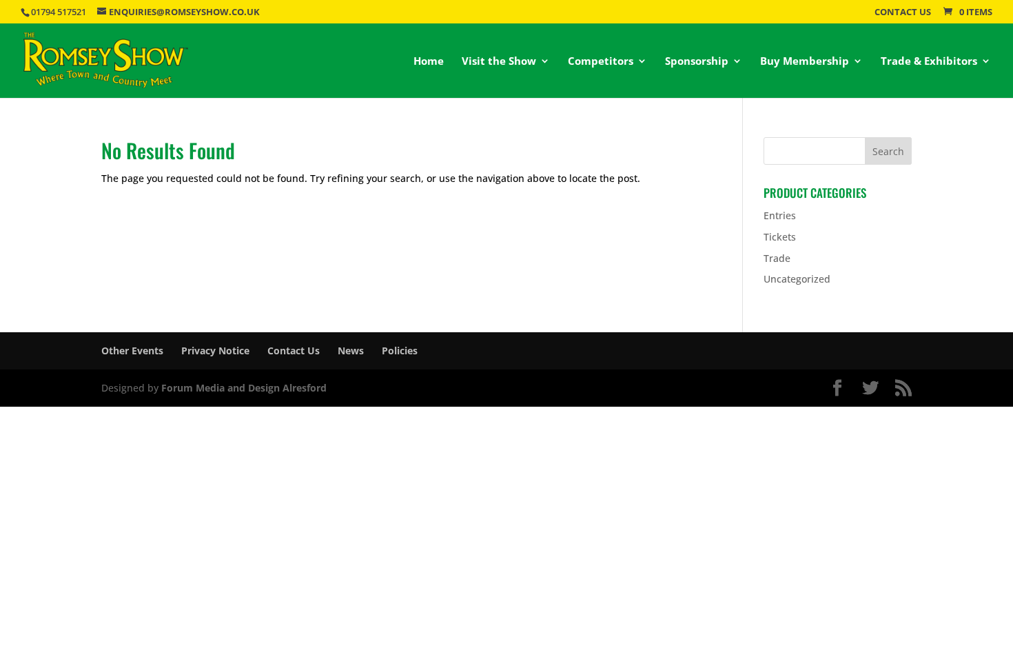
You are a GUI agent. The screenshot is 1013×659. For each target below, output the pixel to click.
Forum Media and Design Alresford (244, 387)
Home (428, 62)
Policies (400, 350)
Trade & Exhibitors (929, 62)
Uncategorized (797, 278)
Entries (780, 215)
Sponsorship (696, 62)
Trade (777, 258)
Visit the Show (499, 62)
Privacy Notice (215, 350)
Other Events (132, 350)
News (351, 350)
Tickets (780, 236)
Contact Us (902, 13)
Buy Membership (804, 62)
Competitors (600, 62)
